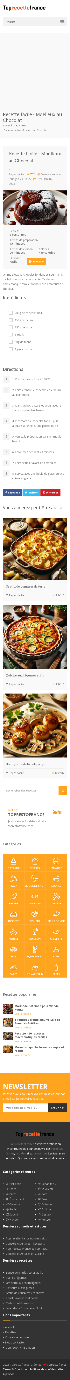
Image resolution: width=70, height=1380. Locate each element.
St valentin (35, 974)
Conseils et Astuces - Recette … (26, 1243)
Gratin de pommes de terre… (27, 586)
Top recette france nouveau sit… (26, 1238)
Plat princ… (16, 1184)
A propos (8, 1374)
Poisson (35, 903)
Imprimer (38, 261)
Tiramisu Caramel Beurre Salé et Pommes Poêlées (37, 1021)
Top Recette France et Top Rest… (27, 1248)
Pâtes (14, 974)
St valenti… (48, 1189)
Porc (56, 956)
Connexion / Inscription (20, 1347)
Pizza (13, 885)
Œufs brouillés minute (19, 1303)
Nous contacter (15, 1342)
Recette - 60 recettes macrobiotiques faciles (31, 1035)
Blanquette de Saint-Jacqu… (27, 764)
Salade (13, 903)
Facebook (14, 492)
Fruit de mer (56, 921)
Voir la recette (23, 1013)
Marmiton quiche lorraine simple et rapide (39, 1049)
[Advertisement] (35, 68)
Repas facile (16, 174)
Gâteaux (14, 868)
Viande (56, 903)
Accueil (7, 125)
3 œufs (19, 334)
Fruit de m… (48, 1209)
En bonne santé (35, 885)
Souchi (35, 921)
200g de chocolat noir (28, 313)
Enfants (56, 868)
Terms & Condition (15, 1369)
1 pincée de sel (24, 349)
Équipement (35, 956)
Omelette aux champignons (23, 1283)
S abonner (57, 1107)
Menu (11, 21)
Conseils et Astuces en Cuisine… (26, 1254)
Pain (13, 956)
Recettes (21, 125)
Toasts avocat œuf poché (22, 1298)
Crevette (56, 938)
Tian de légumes (16, 1277)
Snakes (35, 868)
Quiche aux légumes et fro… (26, 675)
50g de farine (23, 342)
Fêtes (56, 974)
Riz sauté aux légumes (20, 1288)
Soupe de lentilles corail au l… (24, 1272)
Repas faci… (49, 1184)
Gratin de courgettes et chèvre (25, 1293)
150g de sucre (23, 327)
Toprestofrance (56, 1364)
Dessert (13, 921)
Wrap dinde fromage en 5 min (24, 1308)
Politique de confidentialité (46, 1369)
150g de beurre (24, 320)
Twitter (33, 492)
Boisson (35, 938)
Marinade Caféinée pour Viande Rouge (37, 1007)
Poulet (13, 938)
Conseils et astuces (17, 1337)
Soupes (56, 885)
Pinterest (52, 492)
